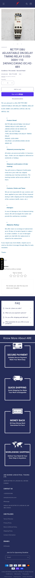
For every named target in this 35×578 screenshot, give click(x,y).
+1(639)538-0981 (8, 493)
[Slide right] (21, 44)
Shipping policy (17, 576)
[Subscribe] (28, 557)
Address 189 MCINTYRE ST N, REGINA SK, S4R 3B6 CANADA (16, 506)
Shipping (3, 76)
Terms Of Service (8, 519)
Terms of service (8, 576)
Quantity (3, 79)
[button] (4, 4)
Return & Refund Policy (10, 527)
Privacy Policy (7, 523)
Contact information (27, 576)
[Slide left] (14, 44)
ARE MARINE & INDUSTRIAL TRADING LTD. (15, 571)
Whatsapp (6, 501)
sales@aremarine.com (10, 497)
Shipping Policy (8, 531)
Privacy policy (25, 574)
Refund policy (17, 574)
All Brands (7, 546)
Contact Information (10, 535)
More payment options (17, 98)
